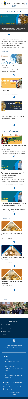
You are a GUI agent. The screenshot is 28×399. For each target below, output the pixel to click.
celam (6, 370)
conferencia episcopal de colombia (14, 368)
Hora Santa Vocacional (10, 131)
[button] (25, 308)
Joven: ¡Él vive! (5, 90)
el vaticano (8, 372)
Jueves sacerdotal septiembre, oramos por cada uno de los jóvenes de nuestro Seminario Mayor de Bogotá (13, 173)
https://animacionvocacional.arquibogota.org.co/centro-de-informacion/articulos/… (14, 23)
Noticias (4, 51)
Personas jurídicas (10, 366)
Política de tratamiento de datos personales (14, 376)
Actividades (5, 218)
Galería (4, 300)
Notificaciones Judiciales (12, 361)
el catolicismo (9, 363)
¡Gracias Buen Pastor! (7, 66)
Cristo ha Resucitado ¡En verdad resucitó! (9, 94)
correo (7, 359)
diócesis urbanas (9, 364)
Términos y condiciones (11, 373)
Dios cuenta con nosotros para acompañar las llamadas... (13, 122)
